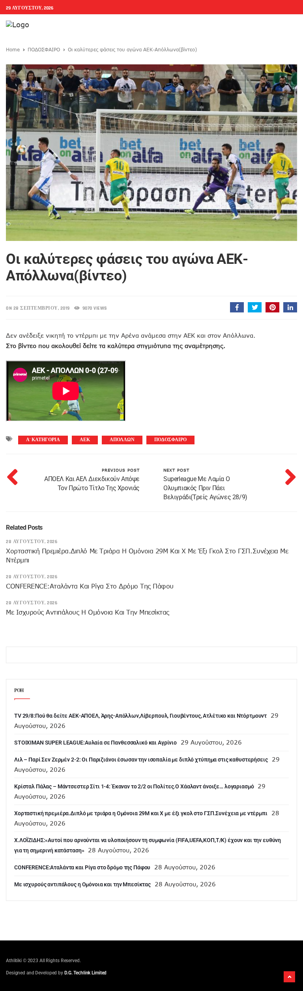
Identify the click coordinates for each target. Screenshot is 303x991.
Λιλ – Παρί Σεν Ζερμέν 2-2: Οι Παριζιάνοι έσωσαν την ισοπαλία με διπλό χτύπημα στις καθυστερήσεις (141, 759)
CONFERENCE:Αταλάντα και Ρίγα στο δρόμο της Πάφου (90, 586)
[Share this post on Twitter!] (255, 307)
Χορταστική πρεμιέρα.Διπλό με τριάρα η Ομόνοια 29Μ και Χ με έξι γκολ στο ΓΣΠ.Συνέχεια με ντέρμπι (140, 813)
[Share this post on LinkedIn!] (290, 307)
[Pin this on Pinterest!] (272, 307)
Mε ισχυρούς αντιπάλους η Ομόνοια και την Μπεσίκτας (87, 612)
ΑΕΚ (85, 440)
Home (13, 49)
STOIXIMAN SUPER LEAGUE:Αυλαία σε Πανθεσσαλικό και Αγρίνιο (95, 742)
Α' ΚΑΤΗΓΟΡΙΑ (43, 440)
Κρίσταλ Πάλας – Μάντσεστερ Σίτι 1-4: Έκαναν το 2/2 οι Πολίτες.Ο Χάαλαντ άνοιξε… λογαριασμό (134, 786)
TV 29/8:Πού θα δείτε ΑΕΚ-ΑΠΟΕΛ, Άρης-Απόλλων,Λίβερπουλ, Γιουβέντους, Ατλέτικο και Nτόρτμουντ (140, 716)
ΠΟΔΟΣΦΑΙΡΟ (44, 49)
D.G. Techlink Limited (85, 973)
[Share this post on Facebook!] (237, 307)
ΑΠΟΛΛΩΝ (122, 440)
